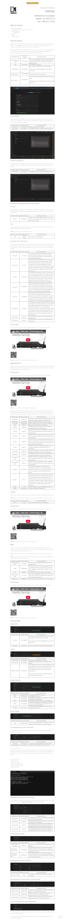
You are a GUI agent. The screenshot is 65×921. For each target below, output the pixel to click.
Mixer (13, 35)
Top (60, 917)
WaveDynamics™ (16, 31)
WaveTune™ (16, 32)
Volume (14, 33)
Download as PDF (32, 3)
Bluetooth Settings (16, 28)
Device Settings (15, 36)
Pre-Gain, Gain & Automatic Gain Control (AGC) (22, 29)
